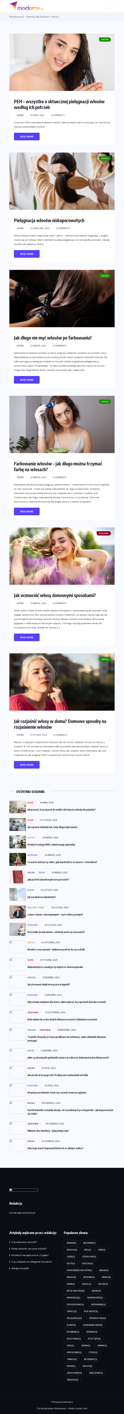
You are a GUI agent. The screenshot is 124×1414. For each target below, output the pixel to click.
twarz (72, 1359)
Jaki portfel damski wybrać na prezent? (48, 879)
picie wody (91, 1311)
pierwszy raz (97, 1318)
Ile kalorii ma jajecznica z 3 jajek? (30, 1255)
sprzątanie (74, 1352)
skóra (85, 1345)
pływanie (73, 1332)
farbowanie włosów (79, 1270)
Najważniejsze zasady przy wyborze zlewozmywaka (55, 967)
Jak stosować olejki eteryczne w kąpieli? (49, 984)
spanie (102, 1345)
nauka (96, 1290)
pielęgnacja (74, 1318)
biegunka (89, 1243)
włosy (87, 1366)
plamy (71, 1325)
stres (93, 1352)
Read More (27, 136)
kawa (71, 1284)
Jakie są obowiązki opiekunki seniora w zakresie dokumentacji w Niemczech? (68, 1057)
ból (87, 1249)
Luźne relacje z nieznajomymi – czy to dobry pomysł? (55, 914)
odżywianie (98, 1304)
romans (91, 1332)
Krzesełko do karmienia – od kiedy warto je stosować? (56, 932)
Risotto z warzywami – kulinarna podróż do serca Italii (56, 949)
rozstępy (94, 1338)
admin (20, 115)
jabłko (71, 1277)
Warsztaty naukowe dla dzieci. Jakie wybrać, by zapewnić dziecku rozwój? (67, 1001)
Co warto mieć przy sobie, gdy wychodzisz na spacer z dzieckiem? (62, 862)
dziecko (87, 1263)
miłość (103, 1284)
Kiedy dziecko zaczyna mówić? (29, 1248)
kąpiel (86, 1284)
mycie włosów (76, 1290)
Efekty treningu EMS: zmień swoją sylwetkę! (51, 844)
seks (70, 1345)
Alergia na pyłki (20, 1268)
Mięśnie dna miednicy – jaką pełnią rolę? (48, 1130)
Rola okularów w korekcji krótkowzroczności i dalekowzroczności (62, 1019)
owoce (72, 1311)
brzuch (72, 1249)
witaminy (90, 1359)
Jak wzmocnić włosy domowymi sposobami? (55, 595)
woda (71, 1366)
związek (72, 1379)
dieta (71, 1263)
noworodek (95, 1297)
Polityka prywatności (62, 1402)
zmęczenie (96, 1373)
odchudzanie (75, 1304)
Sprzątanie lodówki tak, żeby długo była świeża (52, 827)
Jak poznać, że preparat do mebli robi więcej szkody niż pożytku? (62, 809)
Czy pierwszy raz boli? (24, 1242)
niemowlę (73, 1297)
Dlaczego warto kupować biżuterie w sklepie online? (55, 1148)
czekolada (89, 1256)
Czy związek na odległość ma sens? (31, 1261)
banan (71, 1243)
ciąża (71, 1256)
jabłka (103, 1270)
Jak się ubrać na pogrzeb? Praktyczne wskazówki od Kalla (58, 1075)
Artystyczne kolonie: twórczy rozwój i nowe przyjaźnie (57, 1092)
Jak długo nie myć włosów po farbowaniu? (53, 338)
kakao (106, 1277)
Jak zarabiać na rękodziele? (42, 897)
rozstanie (74, 1338)
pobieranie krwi (93, 1325)
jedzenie (89, 1277)
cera (101, 1249)
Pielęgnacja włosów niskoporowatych (49, 220)
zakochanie (74, 1373)
